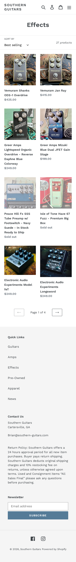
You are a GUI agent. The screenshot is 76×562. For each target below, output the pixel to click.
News (12, 399)
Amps (12, 357)
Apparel (14, 388)
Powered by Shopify (54, 549)
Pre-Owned (16, 378)
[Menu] (69, 7)
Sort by (9, 39)
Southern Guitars (15, 7)
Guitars (13, 346)
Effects (13, 367)
